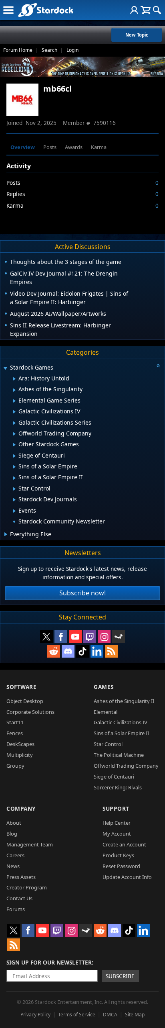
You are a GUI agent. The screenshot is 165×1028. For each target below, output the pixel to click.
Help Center (117, 822)
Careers (15, 855)
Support (116, 808)
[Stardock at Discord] (68, 651)
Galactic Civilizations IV (120, 722)
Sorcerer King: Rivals (118, 787)
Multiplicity (19, 754)
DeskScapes (20, 744)
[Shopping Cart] (146, 10)
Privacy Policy (35, 1014)
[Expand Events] (14, 511)
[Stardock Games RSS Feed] (111, 651)
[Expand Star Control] (14, 489)
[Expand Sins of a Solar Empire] (14, 467)
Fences (14, 733)
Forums (15, 909)
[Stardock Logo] (45, 10)
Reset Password (121, 866)
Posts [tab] (49, 147)
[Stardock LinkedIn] (97, 651)
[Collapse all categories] (158, 366)
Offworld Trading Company (126, 765)
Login (72, 50)
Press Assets (21, 877)
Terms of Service (76, 1014)
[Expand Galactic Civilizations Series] (14, 423)
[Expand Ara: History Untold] (14, 379)
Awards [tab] (73, 147)
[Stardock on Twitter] (46, 636)
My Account (117, 833)
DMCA (110, 1014)
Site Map (135, 1014)
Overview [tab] (22, 147)
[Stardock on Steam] (118, 636)
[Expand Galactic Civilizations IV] (14, 412)
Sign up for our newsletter (49, 962)
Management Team (29, 844)
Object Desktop (24, 701)
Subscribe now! (82, 593)
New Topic (136, 35)
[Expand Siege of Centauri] (14, 456)
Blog (11, 833)
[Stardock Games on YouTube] (75, 636)
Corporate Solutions (30, 711)
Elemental (105, 711)
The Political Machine (119, 754)
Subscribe (120, 976)
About (13, 822)
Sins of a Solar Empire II (121, 733)
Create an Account (124, 844)
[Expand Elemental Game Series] (14, 401)
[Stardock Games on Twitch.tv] (89, 636)
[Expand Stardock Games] (5, 368)
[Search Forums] (157, 10)
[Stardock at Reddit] (53, 651)
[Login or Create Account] (134, 10)
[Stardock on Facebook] (61, 636)
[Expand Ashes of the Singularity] (14, 390)
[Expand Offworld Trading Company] (14, 434)
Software (21, 687)
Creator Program (26, 887)
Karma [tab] (99, 147)
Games (104, 687)
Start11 (15, 722)
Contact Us (19, 898)
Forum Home (17, 50)
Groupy (15, 765)
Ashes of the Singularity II (124, 701)
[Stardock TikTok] (82, 651)
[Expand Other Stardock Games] (14, 445)
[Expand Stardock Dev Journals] (14, 500)
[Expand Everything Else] (5, 534)
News (13, 866)
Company (21, 808)
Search (49, 50)
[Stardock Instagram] (104, 636)
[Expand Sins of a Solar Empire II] (14, 478)
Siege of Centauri (114, 776)
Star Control (108, 744)
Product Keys (118, 855)
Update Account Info (127, 877)
